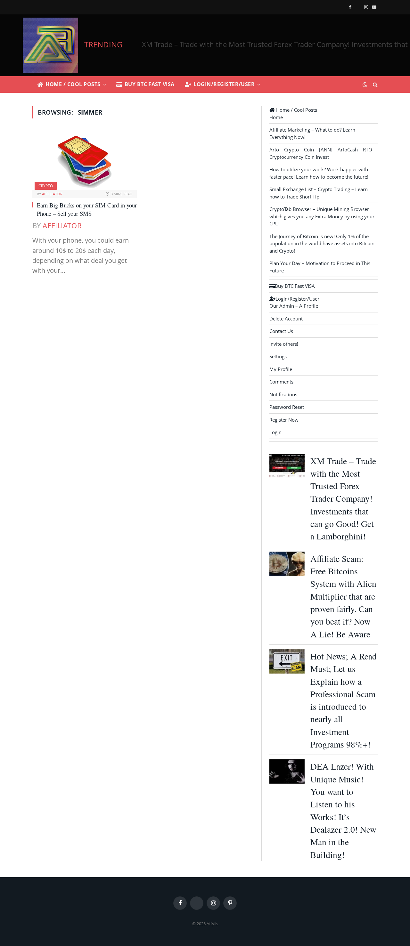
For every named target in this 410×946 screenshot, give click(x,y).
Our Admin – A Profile (293, 306)
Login (275, 432)
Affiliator (52, 193)
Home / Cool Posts (72, 84)
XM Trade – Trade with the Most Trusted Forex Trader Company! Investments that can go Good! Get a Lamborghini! (343, 498)
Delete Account (286, 318)
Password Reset (286, 407)
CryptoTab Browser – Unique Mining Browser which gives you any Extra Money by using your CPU (321, 216)
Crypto (45, 186)
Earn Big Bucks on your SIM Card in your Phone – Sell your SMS (87, 209)
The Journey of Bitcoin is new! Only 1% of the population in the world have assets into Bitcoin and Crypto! (321, 243)
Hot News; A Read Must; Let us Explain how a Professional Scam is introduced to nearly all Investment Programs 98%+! (343, 700)
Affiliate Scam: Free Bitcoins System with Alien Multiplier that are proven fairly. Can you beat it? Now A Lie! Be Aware (343, 596)
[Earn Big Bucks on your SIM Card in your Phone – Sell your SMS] (84, 160)
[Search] (375, 84)
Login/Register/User (224, 84)
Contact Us (281, 331)
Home (276, 117)
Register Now (284, 419)
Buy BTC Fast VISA (150, 84)
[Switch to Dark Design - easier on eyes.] (365, 84)
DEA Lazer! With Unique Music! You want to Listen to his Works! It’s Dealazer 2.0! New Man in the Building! (343, 810)
